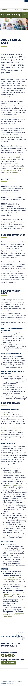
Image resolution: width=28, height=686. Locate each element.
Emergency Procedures (7, 681)
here (23, 607)
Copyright (3, 683)
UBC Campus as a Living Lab (11, 10)
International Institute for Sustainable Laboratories (12, 578)
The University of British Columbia (19, 3)
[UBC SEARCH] (26, 2)
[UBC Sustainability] (10, 14)
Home (3, 33)
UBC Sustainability (12, 636)
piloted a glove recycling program (13, 486)
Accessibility (10, 683)
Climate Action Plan (12, 173)
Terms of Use (17, 681)
